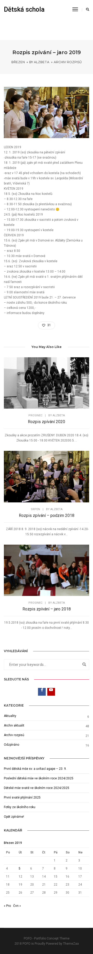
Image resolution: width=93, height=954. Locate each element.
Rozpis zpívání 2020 (46, 421)
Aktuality (10, 716)
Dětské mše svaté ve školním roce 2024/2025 (36, 788)
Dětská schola (24, 9)
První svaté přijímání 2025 (22, 797)
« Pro (7, 906)
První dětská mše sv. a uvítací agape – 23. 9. (35, 769)
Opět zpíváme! (14, 816)
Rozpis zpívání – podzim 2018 (46, 515)
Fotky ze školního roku (19, 807)
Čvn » (17, 906)
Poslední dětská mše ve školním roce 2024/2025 (38, 778)
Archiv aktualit (14, 725)
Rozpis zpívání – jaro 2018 (46, 609)
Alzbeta (41, 62)
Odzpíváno (11, 744)
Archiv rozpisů (68, 62)
